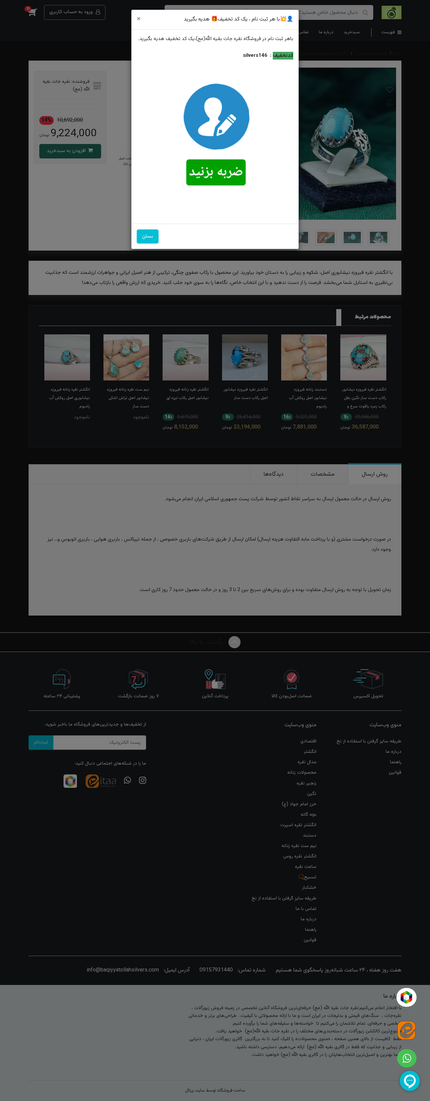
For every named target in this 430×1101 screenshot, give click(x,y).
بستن (147, 236)
